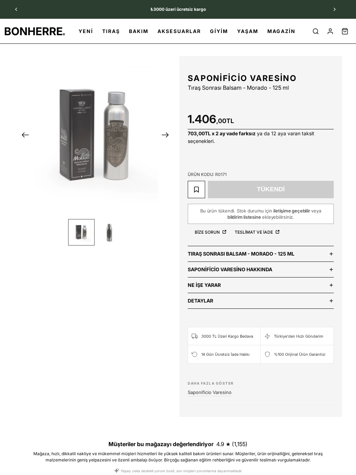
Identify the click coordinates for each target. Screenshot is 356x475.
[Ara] (316, 31)
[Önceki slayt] (16, 9)
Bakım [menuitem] (138, 31)
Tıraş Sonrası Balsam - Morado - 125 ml (241, 254)
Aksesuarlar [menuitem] (179, 31)
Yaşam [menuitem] (247, 31)
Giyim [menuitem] (219, 31)
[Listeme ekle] (196, 189)
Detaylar (200, 301)
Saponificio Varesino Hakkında (230, 269)
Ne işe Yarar (204, 285)
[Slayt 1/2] (81, 232)
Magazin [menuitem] (281, 31)
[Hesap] (330, 31)
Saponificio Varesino (242, 78)
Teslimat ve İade (254, 232)
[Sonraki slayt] (334, 9)
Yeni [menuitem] (86, 31)
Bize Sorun (208, 232)
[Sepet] (345, 31)
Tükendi (271, 189)
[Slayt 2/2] (109, 232)
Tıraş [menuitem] (111, 31)
